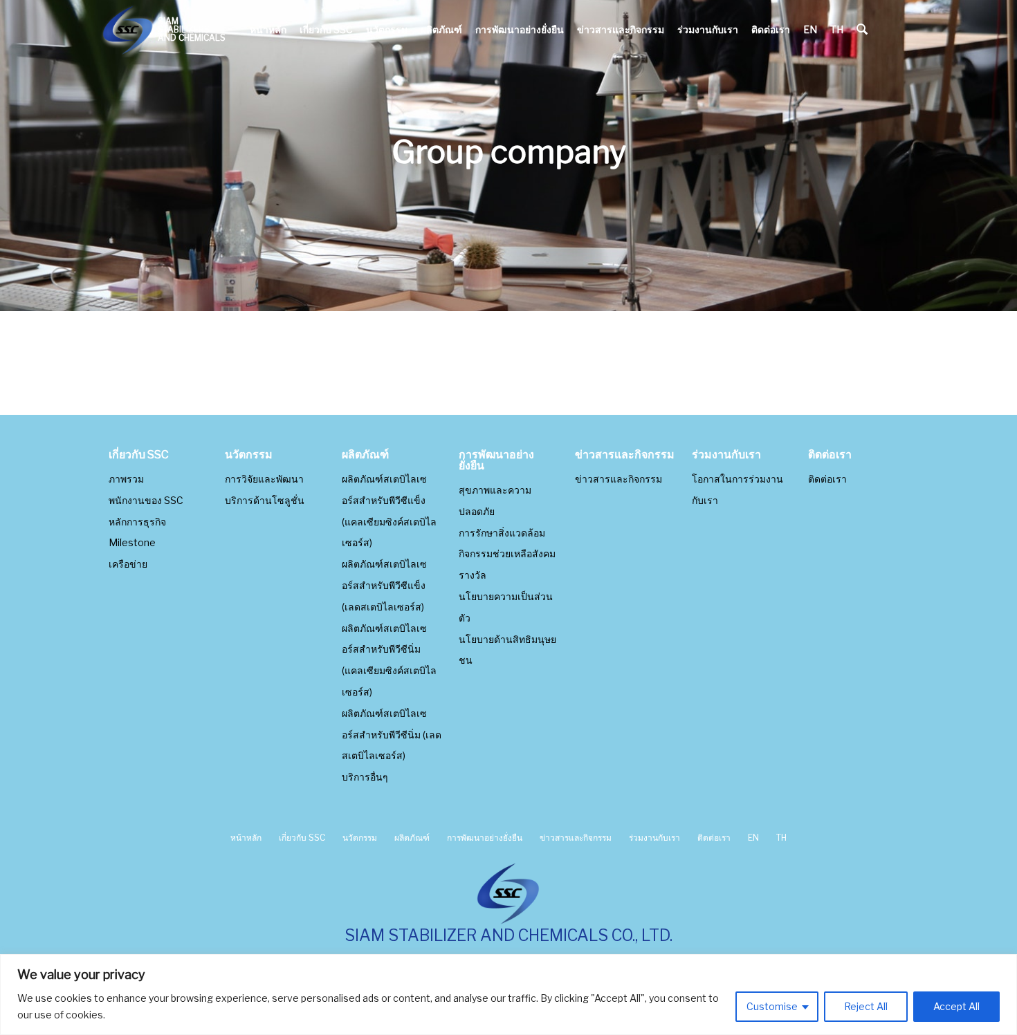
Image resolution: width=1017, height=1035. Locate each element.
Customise (772, 1006)
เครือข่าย (128, 564)
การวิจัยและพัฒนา (264, 479)
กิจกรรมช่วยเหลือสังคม (507, 553)
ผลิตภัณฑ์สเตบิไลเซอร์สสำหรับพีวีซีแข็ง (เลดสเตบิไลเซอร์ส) (384, 585)
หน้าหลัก (268, 29)
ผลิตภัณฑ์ (441, 29)
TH (836, 29)
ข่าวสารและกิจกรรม (620, 29)
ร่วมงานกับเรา (707, 29)
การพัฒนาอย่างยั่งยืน (519, 29)
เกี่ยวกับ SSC (326, 29)
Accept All (956, 1006)
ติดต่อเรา (770, 29)
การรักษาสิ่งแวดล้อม (502, 533)
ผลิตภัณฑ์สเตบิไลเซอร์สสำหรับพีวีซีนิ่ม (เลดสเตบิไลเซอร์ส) (391, 734)
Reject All (866, 1006)
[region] (508, 994)
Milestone (132, 542)
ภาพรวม (126, 479)
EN (810, 29)
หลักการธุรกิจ (137, 522)
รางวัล (472, 575)
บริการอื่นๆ (365, 777)
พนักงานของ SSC (146, 500)
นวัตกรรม (386, 29)
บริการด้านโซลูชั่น (264, 500)
